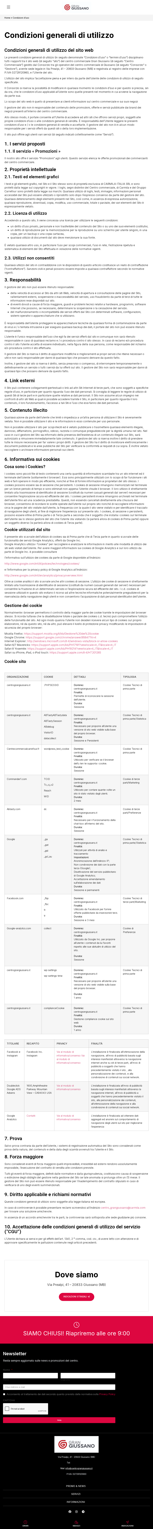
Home (7, 17)
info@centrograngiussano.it (78, 1468)
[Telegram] (83, 1511)
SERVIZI (76, 1493)
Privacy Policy (107, 1394)
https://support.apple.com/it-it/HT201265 (75, 652)
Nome (8, 1369)
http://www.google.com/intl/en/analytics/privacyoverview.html (43, 575)
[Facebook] (70, 1511)
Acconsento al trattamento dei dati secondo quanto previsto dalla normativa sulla (61, 1394)
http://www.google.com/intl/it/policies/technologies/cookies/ (41, 563)
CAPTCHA (9, 1400)
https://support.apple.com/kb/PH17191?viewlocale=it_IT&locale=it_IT (73, 644)
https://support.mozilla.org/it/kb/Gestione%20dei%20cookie (61, 633)
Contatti (31, 1115)
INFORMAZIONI (76, 1501)
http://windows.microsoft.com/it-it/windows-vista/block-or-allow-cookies (72, 641)
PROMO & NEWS (76, 1486)
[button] (8, 7)
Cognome (65, 1380)
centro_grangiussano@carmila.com (123, 1207)
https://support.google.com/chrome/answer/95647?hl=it (61, 637)
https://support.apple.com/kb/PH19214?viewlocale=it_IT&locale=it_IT (70, 648)
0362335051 (78, 1462)
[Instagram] (76, 1511)
